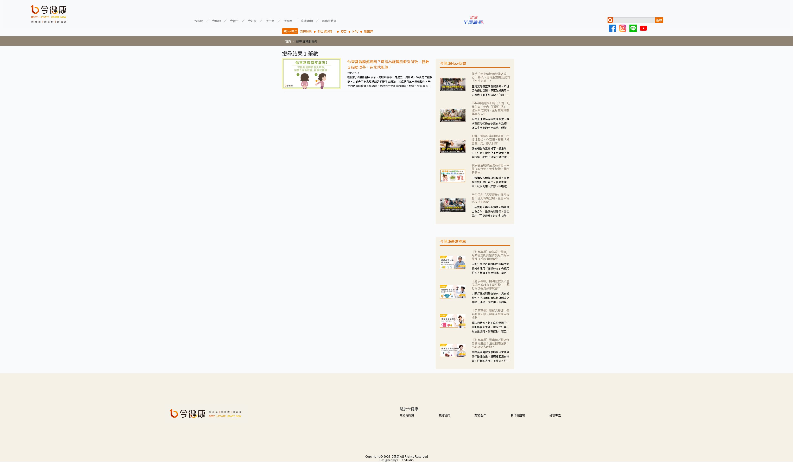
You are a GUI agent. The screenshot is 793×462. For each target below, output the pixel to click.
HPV (355, 31)
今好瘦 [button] (252, 20)
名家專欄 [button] (307, 20)
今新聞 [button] (198, 20)
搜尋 (659, 20)
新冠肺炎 (306, 31)
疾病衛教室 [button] (329, 20)
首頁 (288, 41)
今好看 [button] (288, 20)
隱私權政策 (407, 415)
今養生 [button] (234, 20)
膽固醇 (368, 31)
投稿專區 (555, 415)
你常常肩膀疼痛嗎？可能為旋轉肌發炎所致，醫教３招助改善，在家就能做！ (388, 64)
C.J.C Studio (405, 460)
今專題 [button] (216, 20)
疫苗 (344, 31)
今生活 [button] (270, 20)
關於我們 (444, 415)
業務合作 (480, 415)
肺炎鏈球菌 (326, 31)
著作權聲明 (517, 415)
